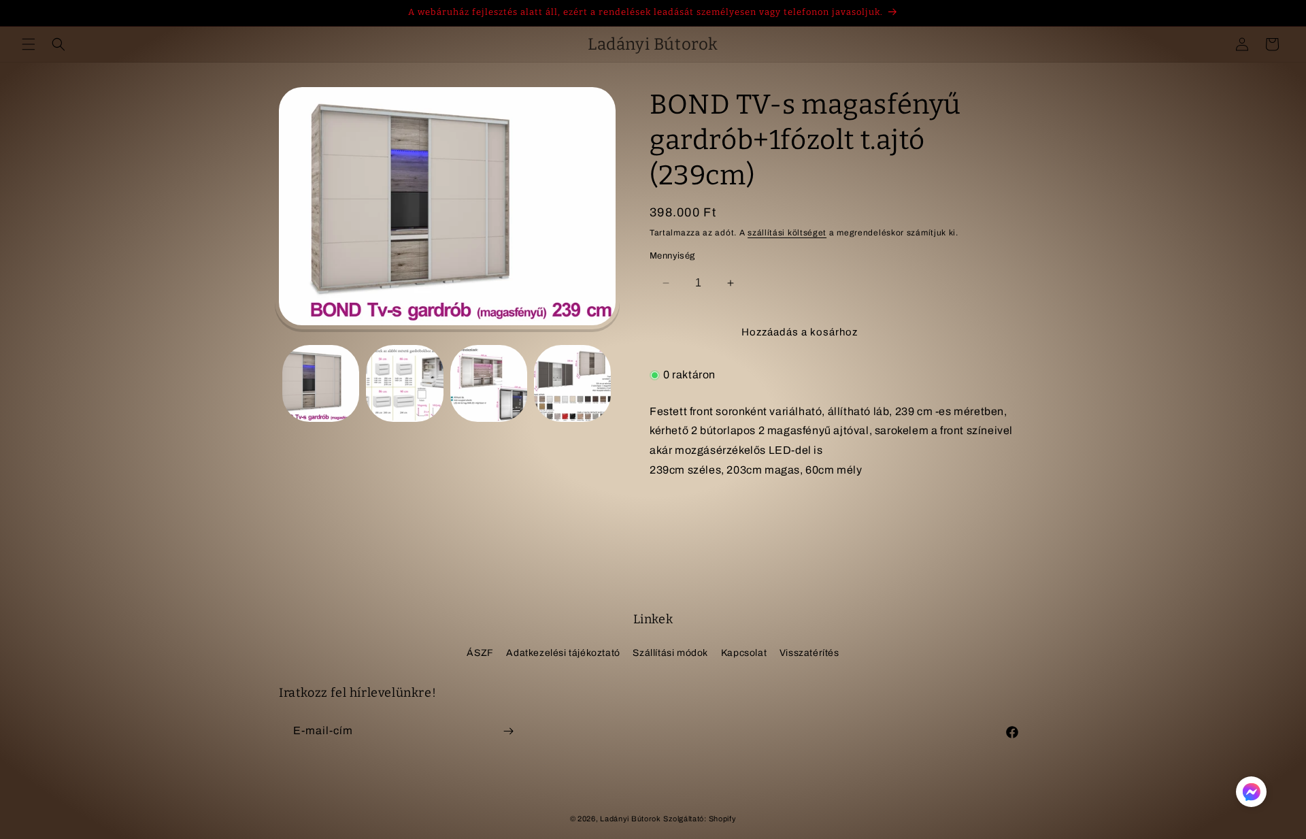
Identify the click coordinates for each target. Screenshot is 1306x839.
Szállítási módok (670, 653)
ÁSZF (480, 653)
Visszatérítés (809, 653)
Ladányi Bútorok (630, 819)
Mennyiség (672, 256)
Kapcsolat (744, 653)
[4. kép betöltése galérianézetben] (572, 383)
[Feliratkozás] (508, 731)
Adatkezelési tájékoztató (563, 653)
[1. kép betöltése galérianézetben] (320, 383)
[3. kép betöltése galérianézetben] (488, 383)
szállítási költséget (787, 232)
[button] (29, 44)
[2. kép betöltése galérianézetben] (404, 383)
